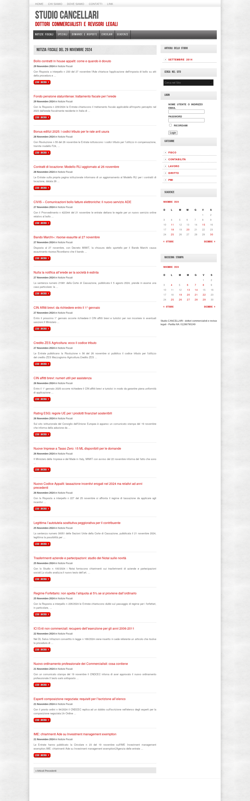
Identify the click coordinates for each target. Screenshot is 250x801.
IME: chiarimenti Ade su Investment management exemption (75, 734)
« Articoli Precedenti (45, 771)
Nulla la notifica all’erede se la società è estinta (66, 272)
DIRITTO (173, 173)
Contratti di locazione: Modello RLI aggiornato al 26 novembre (76, 166)
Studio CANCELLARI (67, 15)
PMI (170, 180)
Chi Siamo (55, 3)
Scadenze (123, 34)
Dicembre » (209, 241)
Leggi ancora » (42, 82)
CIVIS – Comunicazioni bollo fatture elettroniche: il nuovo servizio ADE (82, 202)
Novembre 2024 (171, 202)
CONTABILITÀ (177, 159)
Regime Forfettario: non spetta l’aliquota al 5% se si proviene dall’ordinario (85, 593)
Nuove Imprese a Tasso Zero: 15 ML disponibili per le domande (77, 448)
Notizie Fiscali (44, 34)
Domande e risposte (84, 34)
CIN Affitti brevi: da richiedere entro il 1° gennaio (67, 307)
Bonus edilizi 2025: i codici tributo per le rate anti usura (71, 131)
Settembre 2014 (180, 59)
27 (188, 299)
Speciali (63, 34)
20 (188, 229)
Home (39, 3)
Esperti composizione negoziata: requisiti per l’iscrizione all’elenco (80, 699)
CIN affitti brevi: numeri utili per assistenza (63, 378)
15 (203, 224)
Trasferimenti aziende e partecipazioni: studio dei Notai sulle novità (80, 558)
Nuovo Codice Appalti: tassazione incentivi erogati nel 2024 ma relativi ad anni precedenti (88, 485)
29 (204, 299)
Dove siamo (75, 3)
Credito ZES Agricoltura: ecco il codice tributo (65, 342)
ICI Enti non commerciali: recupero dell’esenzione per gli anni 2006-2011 (84, 628)
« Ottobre (168, 241)
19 (180, 294)
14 (196, 289)
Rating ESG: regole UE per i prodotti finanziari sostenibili (73, 413)
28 (196, 299)
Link (110, 3)
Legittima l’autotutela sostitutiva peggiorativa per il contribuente (77, 522)
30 (211, 234)
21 (196, 294)
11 (172, 224)
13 (188, 289)
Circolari (107, 34)
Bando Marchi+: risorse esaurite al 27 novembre (67, 237)
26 (180, 299)
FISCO (172, 152)
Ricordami (180, 125)
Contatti (95, 3)
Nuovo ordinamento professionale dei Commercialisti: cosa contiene (81, 663)
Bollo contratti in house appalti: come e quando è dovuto (72, 61)
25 (172, 234)
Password (175, 116)
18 (172, 229)
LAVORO (173, 166)
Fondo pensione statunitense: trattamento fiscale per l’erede (75, 96)
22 (204, 294)
